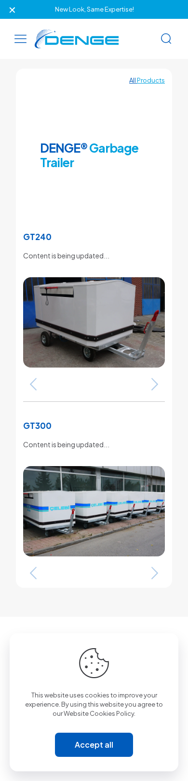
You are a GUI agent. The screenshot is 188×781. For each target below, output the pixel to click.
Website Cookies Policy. (99, 713)
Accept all (94, 744)
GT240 (37, 236)
